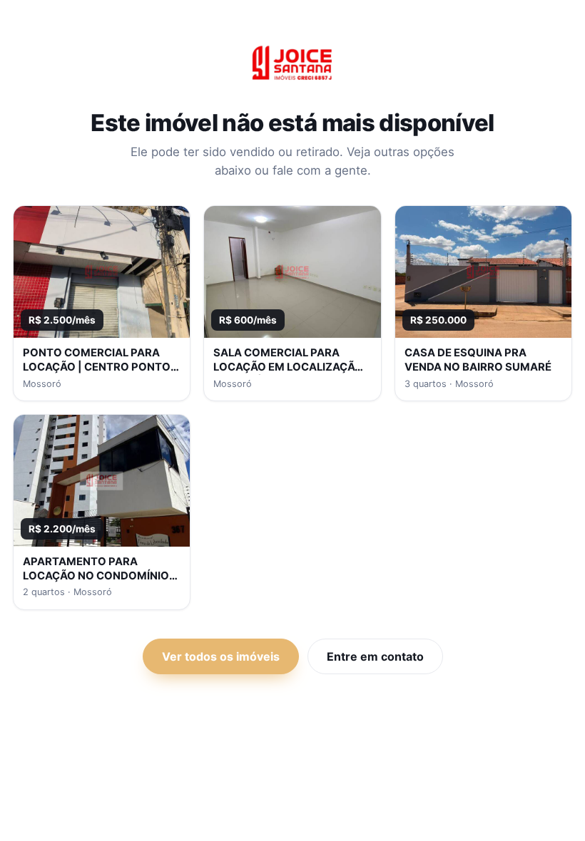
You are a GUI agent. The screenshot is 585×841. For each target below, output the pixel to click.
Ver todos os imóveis (221, 656)
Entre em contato (375, 656)
